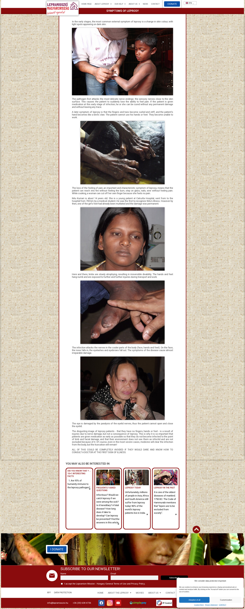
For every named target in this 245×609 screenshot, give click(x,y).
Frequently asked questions (106, 489)
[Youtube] (118, 603)
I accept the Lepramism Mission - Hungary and (104, 584)
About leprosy (102, 4)
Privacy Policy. (137, 584)
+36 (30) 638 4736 (82, 603)
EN (189, 3)
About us (133, 4)
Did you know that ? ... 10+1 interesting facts (79, 473)
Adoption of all (194, 600)
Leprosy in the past (164, 487)
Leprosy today (133, 487)
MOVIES (140, 592)
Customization (226, 600)
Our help (119, 4)
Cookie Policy (199, 605)
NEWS (145, 4)
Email (113, 573)
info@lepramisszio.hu (57, 603)
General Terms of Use (116, 584)
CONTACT (222, 605)
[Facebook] (101, 603)
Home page (86, 4)
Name (63, 573)
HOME (100, 592)
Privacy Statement (211, 605)
